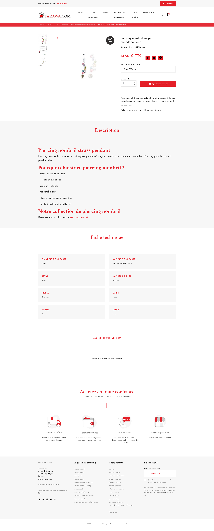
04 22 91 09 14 (62, 3)
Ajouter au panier (158, 83)
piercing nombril (79, 217)
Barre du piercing (130, 65)
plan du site (123, 524)
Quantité (126, 79)
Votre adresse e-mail (152, 469)
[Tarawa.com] (54, 15)
